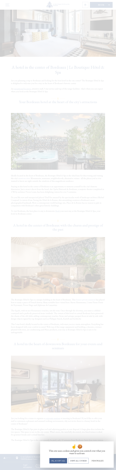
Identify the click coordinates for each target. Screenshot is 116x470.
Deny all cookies (78, 461)
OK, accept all (58, 461)
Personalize (98, 461)
